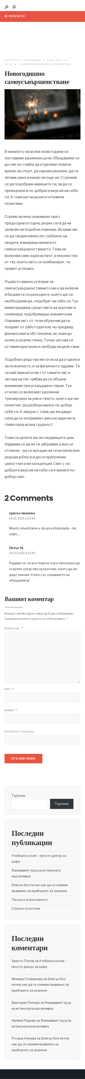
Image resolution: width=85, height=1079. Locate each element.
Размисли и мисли (34, 64)
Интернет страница (19, 731)
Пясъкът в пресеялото (30, 900)
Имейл (11, 710)
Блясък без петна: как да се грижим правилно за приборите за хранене (40, 985)
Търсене (18, 796)
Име (9, 689)
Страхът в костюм (26, 909)
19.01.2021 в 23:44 (22, 518)
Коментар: (14, 628)
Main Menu (16, 16)
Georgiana (32, 60)
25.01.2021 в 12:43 (22, 553)
